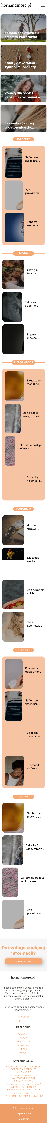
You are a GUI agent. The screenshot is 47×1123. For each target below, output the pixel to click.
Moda (23, 253)
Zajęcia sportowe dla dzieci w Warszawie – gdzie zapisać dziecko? (23, 35)
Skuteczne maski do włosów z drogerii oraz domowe (34, 382)
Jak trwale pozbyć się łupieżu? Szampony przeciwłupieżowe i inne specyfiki (30, 446)
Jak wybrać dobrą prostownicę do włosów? (19, 125)
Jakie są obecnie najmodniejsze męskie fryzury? (35, 304)
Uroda (23, 650)
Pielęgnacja (23, 362)
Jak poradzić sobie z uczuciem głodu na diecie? (35, 591)
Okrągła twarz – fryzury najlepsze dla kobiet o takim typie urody (36, 271)
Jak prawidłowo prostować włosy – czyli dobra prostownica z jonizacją (33, 191)
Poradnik (23, 509)
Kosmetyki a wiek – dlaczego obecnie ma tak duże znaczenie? (34, 766)
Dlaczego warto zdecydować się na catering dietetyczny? (35, 559)
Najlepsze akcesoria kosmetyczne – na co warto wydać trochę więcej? (33, 159)
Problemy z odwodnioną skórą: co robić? (33, 670)
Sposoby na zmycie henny (33, 479)
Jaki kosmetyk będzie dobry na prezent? (36, 624)
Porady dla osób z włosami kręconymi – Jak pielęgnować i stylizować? (22, 95)
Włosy (23, 796)
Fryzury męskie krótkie (32, 336)
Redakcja (23, 1017)
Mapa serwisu (23, 1113)
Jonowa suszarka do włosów (34, 223)
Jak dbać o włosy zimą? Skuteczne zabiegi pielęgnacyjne (32, 414)
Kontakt (23, 1021)
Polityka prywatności (23, 1108)
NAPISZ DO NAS (23, 961)
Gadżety (23, 139)
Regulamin (23, 1119)
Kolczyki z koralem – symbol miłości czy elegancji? (20, 65)
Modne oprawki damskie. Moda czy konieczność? (36, 527)
